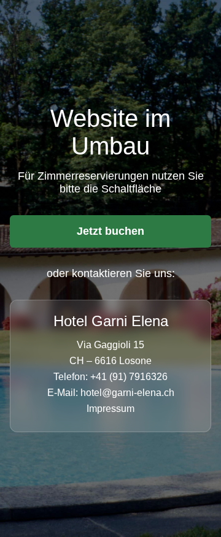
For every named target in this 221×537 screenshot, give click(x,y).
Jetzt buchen (110, 231)
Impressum (110, 408)
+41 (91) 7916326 (129, 376)
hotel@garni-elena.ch (127, 392)
